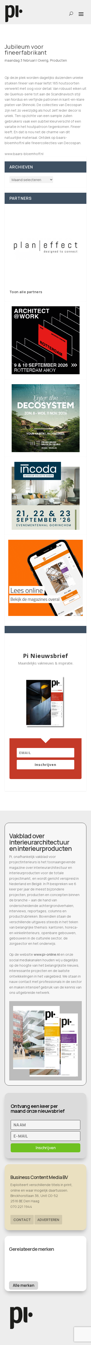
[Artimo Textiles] (45, 246)
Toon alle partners (25, 292)
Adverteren (48, 1219)
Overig (43, 60)
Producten (58, 60)
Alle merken (23, 1285)
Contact (22, 1219)
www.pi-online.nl (47, 954)
